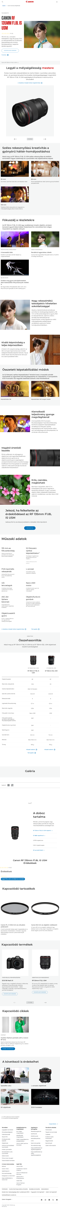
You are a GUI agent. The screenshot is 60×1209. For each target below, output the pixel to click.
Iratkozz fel (29, 528)
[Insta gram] (45, 1199)
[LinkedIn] (49, 1199)
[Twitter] (53, 1199)
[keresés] (2, 2)
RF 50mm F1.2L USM (39, 980)
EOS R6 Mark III (7, 980)
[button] (11, 51)
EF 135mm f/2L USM (51, 671)
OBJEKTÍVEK (30, 636)
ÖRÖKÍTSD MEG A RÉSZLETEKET (8, 249)
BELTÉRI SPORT (4, 277)
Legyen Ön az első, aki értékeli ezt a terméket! (13, 879)
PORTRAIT (3, 1035)
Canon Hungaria (6, 1199)
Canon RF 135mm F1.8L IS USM (9, 62)
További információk (8, 1048)
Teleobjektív (5, 13)
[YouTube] (57, 1199)
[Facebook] (41, 1199)
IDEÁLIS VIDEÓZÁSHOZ (36, 249)
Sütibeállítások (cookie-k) (9, 1195)
